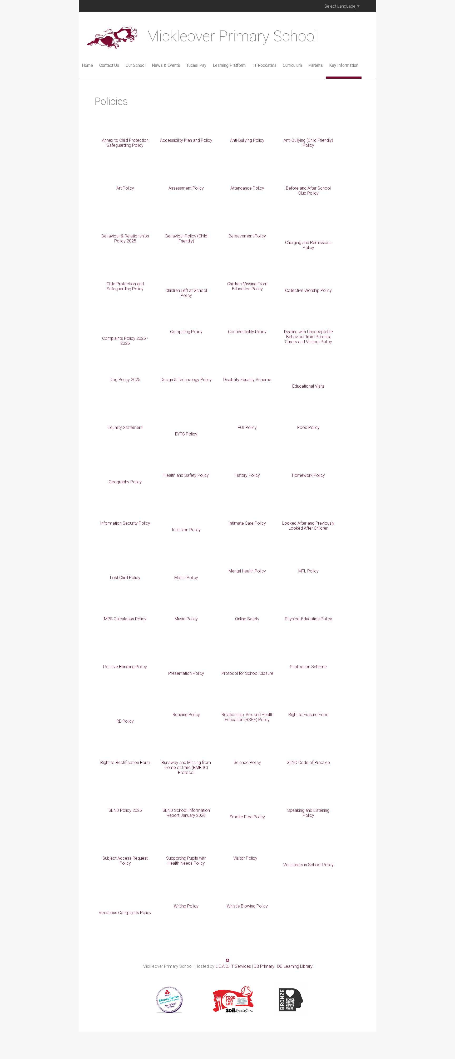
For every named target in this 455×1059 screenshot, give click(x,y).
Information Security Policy (125, 523)
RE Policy (125, 721)
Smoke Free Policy (247, 816)
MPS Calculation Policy (125, 618)
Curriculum (292, 65)
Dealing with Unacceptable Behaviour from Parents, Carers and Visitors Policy (308, 336)
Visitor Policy (245, 858)
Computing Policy (186, 331)
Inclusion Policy (186, 529)
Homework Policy (308, 475)
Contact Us (109, 65)
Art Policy (125, 188)
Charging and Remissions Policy (308, 245)
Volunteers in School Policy (308, 864)
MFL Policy (308, 571)
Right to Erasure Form (308, 714)
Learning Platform (229, 65)
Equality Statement (125, 427)
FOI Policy (247, 427)
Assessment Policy (186, 188)
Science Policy (247, 762)
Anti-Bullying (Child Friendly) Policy (308, 143)
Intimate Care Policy (247, 523)
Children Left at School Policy (186, 293)
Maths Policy (186, 577)
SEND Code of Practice (308, 762)
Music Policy (186, 618)
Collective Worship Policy (308, 290)
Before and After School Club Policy (308, 191)
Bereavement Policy (247, 236)
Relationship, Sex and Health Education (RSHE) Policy (247, 717)
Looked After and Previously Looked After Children (308, 526)
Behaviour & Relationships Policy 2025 (125, 239)
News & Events (166, 65)
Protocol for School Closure (247, 673)
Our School (136, 65)
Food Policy (308, 427)
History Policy (247, 475)
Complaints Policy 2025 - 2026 (125, 341)
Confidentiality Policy (247, 331)
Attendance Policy (247, 188)
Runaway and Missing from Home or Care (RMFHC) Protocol (186, 767)
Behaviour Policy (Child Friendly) (186, 239)
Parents (315, 65)
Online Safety (247, 618)
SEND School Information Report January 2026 (186, 813)
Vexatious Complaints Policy (125, 912)
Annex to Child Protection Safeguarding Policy (125, 143)
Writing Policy (186, 906)
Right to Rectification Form (125, 762)
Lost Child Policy (125, 577)
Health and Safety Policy (186, 475)
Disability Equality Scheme (247, 379)
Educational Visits (308, 386)
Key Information (343, 65)
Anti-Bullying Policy (247, 140)
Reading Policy (186, 714)
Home (87, 65)
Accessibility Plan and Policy (186, 140)
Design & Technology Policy (186, 379)
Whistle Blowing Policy (247, 906)
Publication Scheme (308, 666)
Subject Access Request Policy (125, 861)
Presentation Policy (186, 673)
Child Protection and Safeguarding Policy (125, 286)
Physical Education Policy (308, 618)
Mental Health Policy (247, 571)
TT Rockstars (264, 65)
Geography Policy (125, 481)
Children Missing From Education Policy (247, 286)
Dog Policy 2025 (125, 379)
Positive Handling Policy (125, 666)
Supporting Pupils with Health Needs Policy (186, 861)
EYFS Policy (186, 434)
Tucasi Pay (196, 65)
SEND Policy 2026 (125, 810)
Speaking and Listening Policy (308, 813)
